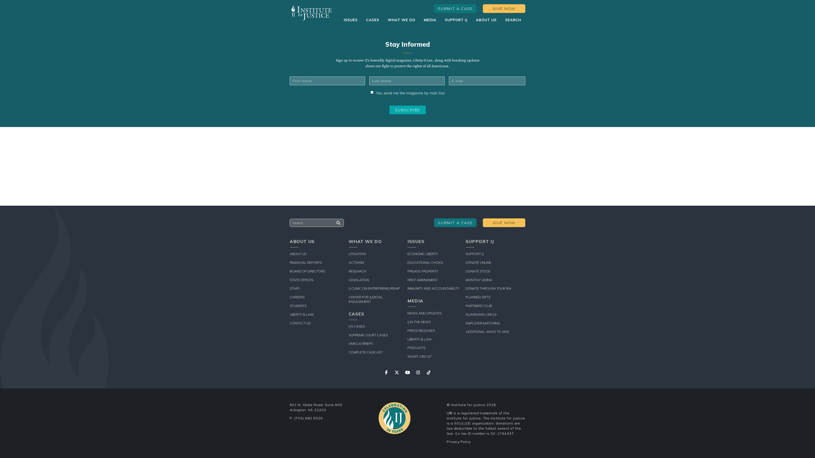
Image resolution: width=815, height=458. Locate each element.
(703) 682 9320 (308, 418)
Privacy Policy (459, 442)
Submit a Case (455, 8)
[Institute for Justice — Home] (311, 12)
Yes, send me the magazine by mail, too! (410, 93)
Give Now (504, 8)
